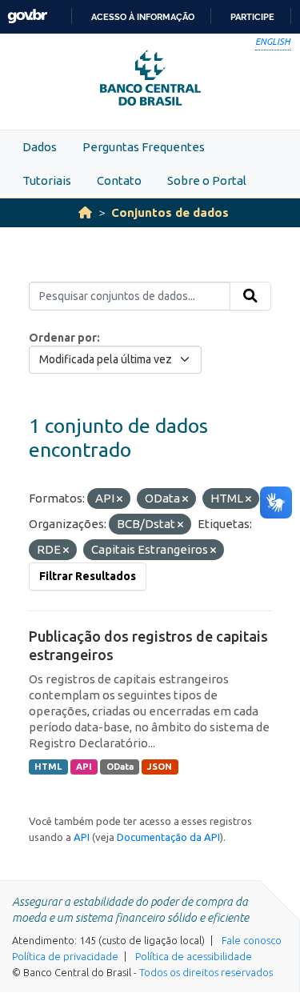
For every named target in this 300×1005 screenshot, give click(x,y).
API (84, 766)
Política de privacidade (65, 956)
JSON (159, 766)
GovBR (27, 16)
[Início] (85, 212)
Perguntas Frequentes (143, 147)
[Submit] (250, 296)
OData (120, 766)
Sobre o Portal (206, 180)
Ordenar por (63, 337)
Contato (119, 180)
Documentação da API (168, 837)
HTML (48, 766)
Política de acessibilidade (193, 956)
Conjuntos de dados (170, 212)
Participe (252, 16)
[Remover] (119, 499)
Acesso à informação (142, 16)
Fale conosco (252, 940)
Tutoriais (46, 180)
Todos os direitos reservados (206, 972)
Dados (39, 147)
